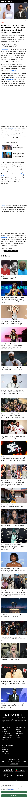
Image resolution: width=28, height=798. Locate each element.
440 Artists (5, 739)
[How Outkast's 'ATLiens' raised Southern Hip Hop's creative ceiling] (14, 427)
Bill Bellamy (4, 237)
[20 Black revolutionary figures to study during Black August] (14, 267)
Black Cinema (12, 128)
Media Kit (18, 735)
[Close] (26, 783)
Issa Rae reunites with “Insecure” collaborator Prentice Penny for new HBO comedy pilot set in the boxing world (13, 570)
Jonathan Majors (9, 79)
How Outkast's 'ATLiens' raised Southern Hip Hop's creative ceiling (13, 437)
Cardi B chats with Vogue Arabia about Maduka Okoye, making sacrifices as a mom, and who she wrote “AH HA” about (12, 415)
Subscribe (4, 747)
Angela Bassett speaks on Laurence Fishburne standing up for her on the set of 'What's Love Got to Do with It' (19, 156)
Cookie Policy (11, 789)
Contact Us (5, 749)
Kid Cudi (3, 205)
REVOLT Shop (6, 753)
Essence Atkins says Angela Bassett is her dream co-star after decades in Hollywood (18, 148)
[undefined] (7, 147)
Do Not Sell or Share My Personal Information (14, 792)
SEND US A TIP (14, 764)
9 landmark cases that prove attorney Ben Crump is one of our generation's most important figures (13, 705)
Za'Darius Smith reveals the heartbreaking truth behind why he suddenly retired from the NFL (13, 369)
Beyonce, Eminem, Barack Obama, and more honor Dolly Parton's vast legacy (12, 505)
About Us (18, 729)
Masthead (18, 731)
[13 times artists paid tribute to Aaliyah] (14, 516)
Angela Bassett (5, 49)
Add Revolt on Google (10, 46)
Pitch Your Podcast (7, 735)
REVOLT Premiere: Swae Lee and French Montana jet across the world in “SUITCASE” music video (13, 616)
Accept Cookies (14, 795)
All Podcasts (5, 731)
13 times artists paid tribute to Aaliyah (12, 525)
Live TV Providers (6, 733)
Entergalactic (12, 70)
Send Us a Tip (19, 733)
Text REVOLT (5, 751)
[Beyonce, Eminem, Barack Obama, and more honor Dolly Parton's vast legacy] (14, 495)
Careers (18, 737)
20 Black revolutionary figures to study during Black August (12, 277)
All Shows (4, 729)
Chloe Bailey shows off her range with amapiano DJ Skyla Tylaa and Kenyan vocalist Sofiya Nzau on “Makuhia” (12, 323)
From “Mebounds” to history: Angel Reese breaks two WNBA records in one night (13, 638)
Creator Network (6, 737)
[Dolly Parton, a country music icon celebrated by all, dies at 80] (14, 650)
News (2, 22)
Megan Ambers (7, 44)
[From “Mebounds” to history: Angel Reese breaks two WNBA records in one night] (14, 628)
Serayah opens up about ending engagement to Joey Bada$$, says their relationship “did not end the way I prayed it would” (13, 682)
